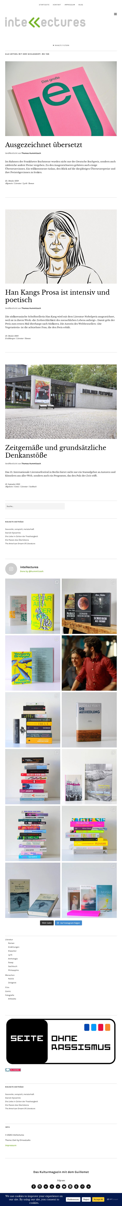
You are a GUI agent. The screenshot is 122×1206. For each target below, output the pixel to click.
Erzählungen (10, 338)
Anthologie (13, 959)
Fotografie (9, 995)
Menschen (10, 975)
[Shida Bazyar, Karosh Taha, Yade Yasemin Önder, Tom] (32, 833)
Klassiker (12, 951)
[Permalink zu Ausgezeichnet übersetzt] (61, 135)
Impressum (70, 5)
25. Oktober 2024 (12, 181)
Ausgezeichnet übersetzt (43, 145)
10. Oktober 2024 (11, 336)
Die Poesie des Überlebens (17, 540)
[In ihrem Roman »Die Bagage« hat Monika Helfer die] (89, 890)
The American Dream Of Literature (20, 543)
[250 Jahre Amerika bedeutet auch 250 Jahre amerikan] (32, 719)
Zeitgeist (12, 982)
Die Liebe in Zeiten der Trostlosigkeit (21, 536)
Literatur (17, 183)
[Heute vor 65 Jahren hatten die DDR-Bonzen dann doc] (89, 776)
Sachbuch (32, 487)
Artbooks (12, 999)
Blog (81, 5)
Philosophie (13, 970)
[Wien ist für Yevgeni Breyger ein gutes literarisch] (32, 663)
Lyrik (25, 183)
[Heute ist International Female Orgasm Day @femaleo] (89, 833)
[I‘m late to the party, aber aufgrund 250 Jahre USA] (32, 776)
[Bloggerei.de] (13, 1071)
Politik (11, 979)
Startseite (44, 5)
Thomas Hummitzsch (31, 153)
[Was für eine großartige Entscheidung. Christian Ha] (32, 606)
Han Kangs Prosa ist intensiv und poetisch (57, 296)
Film (7, 987)
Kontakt (57, 5)
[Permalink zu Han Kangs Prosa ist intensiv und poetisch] (61, 282)
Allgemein (9, 183)
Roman (31, 183)
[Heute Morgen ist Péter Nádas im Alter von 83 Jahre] (89, 606)
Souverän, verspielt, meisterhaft (19, 529)
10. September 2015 (12, 484)
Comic (16, 487)
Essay (10, 962)
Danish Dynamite (13, 533)
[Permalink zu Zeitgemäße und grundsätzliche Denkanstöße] (61, 438)
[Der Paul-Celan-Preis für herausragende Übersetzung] (32, 890)
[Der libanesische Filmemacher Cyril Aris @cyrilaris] (89, 663)
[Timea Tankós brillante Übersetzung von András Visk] (89, 719)
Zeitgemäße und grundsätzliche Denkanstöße (55, 451)
